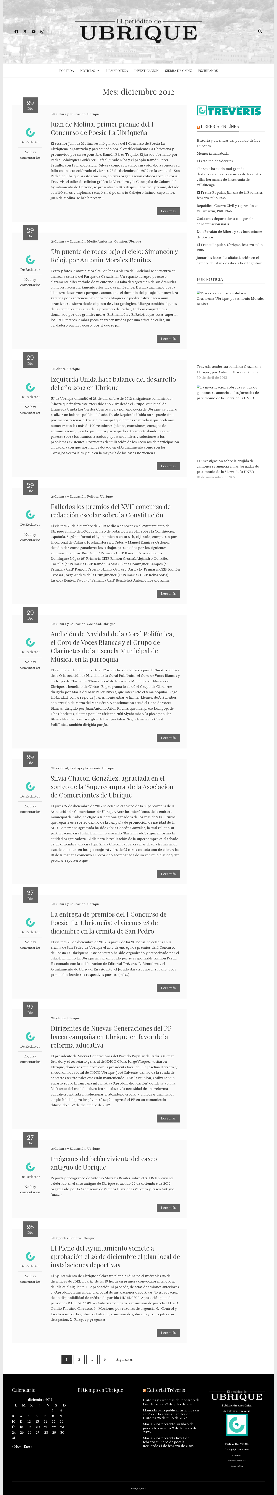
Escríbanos (208, 70)
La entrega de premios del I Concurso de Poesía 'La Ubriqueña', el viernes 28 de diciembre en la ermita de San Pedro (109, 922)
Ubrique (93, 114)
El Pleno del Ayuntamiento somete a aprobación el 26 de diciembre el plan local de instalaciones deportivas (115, 1256)
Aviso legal (236, 1455)
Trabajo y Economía (85, 768)
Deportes (61, 1238)
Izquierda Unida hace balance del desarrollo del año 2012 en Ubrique (113, 383)
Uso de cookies (237, 1466)
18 (21, 1427)
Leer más (168, 211)
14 (45, 1422)
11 (21, 1422)
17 (13, 1427)
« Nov (16, 1447)
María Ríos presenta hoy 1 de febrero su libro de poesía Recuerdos (166, 1442)
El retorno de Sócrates (215, 161)
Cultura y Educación (70, 114)
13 (37, 1422)
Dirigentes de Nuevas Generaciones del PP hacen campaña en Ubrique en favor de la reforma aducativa (111, 1036)
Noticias (87, 70)
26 (29, 1433)
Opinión (120, 241)
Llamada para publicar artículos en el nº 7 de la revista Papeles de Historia (171, 1414)
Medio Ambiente (100, 241)
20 (38, 1427)
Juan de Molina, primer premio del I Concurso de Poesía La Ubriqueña (102, 128)
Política (60, 369)
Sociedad (94, 624)
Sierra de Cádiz (178, 70)
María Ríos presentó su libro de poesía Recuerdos (168, 1426)
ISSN (228, 1444)
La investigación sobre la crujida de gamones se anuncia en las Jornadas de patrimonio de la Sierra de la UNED (228, 466)
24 (14, 1433)
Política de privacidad (237, 1461)
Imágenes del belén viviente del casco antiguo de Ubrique (104, 1162)
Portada (66, 70)
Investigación (146, 70)
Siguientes (124, 1360)
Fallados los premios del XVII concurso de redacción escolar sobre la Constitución (111, 510)
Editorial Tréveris (166, 1390)
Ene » (28, 1447)
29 (54, 1433)
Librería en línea (220, 126)
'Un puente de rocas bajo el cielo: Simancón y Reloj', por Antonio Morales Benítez (114, 255)
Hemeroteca (117, 70)
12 (29, 1422)
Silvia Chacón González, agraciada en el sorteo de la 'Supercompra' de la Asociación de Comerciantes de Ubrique (112, 786)
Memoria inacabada (213, 153)
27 (37, 1433)
